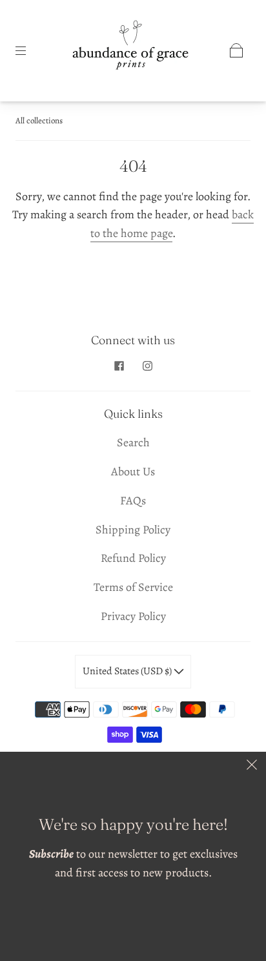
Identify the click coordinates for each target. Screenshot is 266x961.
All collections (39, 120)
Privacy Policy (133, 616)
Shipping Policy (133, 529)
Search (133, 442)
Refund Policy (133, 558)
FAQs (133, 500)
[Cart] (236, 50)
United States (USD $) (128, 671)
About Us (133, 471)
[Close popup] (252, 766)
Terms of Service (133, 587)
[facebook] (119, 365)
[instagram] (147, 365)
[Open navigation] (29, 50)
